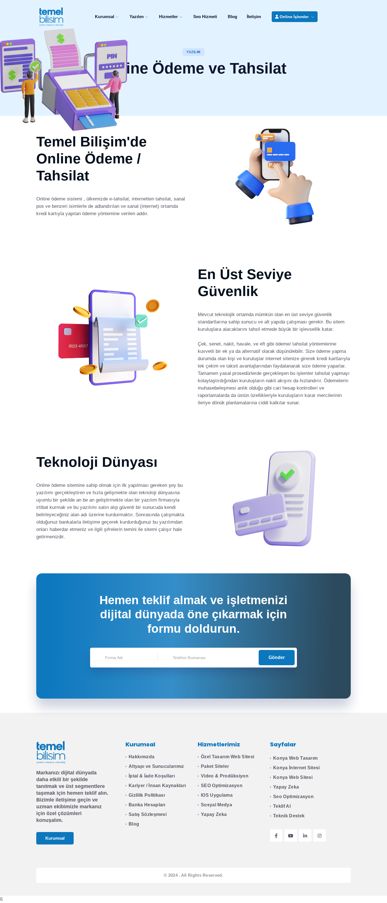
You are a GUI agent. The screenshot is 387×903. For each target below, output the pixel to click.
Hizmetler (168, 16)
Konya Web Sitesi (292, 777)
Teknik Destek (289, 815)
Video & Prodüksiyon (224, 776)
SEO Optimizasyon (222, 785)
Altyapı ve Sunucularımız (156, 766)
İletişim (254, 16)
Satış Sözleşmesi (148, 814)
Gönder (277, 657)
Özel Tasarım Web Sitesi (227, 756)
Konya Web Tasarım (295, 758)
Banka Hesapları (147, 804)
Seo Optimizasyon (293, 796)
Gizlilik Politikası (147, 795)
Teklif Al (282, 806)
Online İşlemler (294, 16)
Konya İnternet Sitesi (296, 767)
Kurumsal (104, 16)
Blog (232, 16)
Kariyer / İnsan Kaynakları (157, 785)
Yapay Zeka (214, 814)
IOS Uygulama (217, 795)
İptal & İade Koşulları (152, 776)
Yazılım (136, 16)
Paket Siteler (215, 766)
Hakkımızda (141, 756)
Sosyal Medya (216, 804)
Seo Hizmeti (205, 16)
